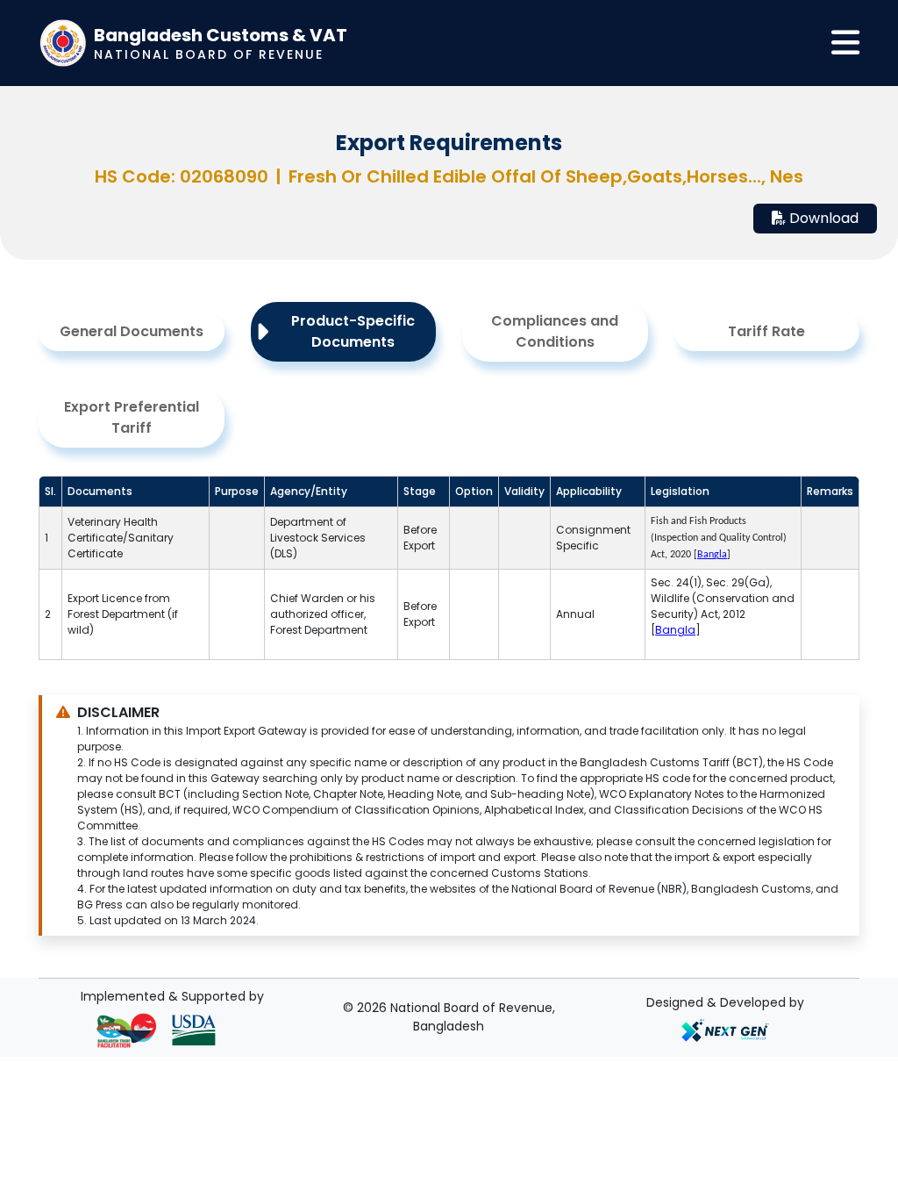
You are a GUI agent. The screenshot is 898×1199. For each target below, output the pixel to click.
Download (822, 218)
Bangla (675, 629)
